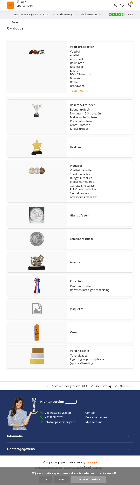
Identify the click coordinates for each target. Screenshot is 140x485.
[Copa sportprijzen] (29, 5)
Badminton (77, 63)
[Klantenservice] (71, 402)
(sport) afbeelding (81, 363)
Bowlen (75, 82)
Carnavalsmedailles (82, 185)
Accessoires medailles (83, 197)
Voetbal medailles (81, 170)
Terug (15, 22)
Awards (75, 262)
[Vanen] (37, 332)
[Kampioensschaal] (37, 239)
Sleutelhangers (79, 193)
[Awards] (37, 262)
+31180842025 (54, 417)
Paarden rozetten (81, 286)
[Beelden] (37, 147)
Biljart (74, 71)
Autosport (76, 59)
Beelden (75, 147)
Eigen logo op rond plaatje (87, 359)
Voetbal (75, 51)
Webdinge (91, 462)
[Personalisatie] (37, 356)
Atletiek (75, 55)
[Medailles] (37, 181)
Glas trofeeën (79, 215)
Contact (90, 413)
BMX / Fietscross (80, 74)
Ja (46, 479)
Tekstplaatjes (78, 355)
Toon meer (77, 90)
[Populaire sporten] (37, 67)
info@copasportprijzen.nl (61, 422)
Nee (61, 479)
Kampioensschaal (81, 239)
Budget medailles (81, 178)
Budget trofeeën (80, 109)
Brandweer (77, 86)
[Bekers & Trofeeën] (37, 117)
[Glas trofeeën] (37, 215)
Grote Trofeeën (80, 125)
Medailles (76, 166)
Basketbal (76, 67)
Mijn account (93, 422)
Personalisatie (79, 351)
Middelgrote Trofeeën (84, 117)
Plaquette (76, 309)
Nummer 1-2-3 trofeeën (85, 113)
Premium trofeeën (82, 121)
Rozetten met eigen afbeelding (89, 290)
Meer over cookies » (88, 479)
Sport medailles (80, 174)
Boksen (75, 78)
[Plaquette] (37, 309)
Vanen (74, 332)
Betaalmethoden (96, 417)
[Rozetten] (37, 285)
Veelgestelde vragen (58, 413)
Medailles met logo (82, 182)
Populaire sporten (82, 47)
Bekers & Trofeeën (82, 105)
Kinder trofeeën (80, 129)
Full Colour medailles (83, 189)
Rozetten (76, 281)
